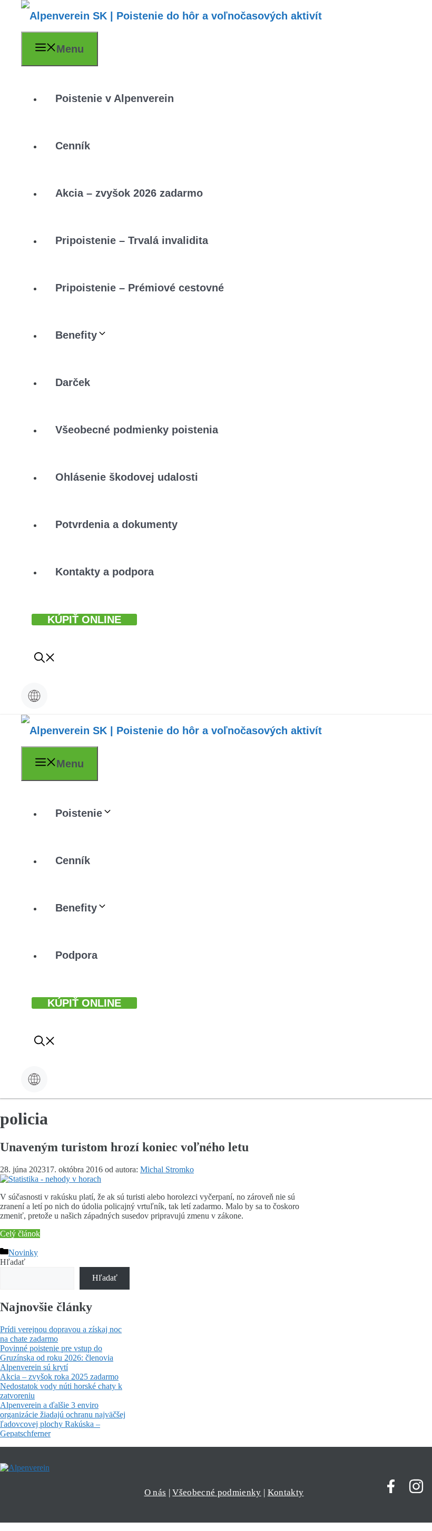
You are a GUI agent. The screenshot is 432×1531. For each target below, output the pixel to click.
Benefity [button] (76, 335)
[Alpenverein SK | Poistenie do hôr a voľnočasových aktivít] (171, 16)
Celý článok (20, 1233)
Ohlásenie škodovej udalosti (126, 477)
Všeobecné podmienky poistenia (136, 429)
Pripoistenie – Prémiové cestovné (139, 287)
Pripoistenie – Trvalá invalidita (131, 240)
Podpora (76, 955)
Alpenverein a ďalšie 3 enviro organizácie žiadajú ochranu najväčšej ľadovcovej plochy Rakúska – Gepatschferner (62, 1419)
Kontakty (286, 1492)
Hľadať (12, 1262)
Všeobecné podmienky (216, 1492)
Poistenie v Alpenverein (114, 98)
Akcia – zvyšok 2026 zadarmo (129, 193)
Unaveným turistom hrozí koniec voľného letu (124, 1147)
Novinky (23, 1252)
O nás (155, 1492)
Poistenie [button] (78, 813)
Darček (72, 382)
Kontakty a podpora (104, 571)
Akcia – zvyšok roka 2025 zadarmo (59, 1376)
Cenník (72, 145)
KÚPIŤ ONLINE (84, 619)
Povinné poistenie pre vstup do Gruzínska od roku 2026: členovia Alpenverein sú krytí (56, 1358)
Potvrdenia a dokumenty (116, 524)
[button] (44, 659)
